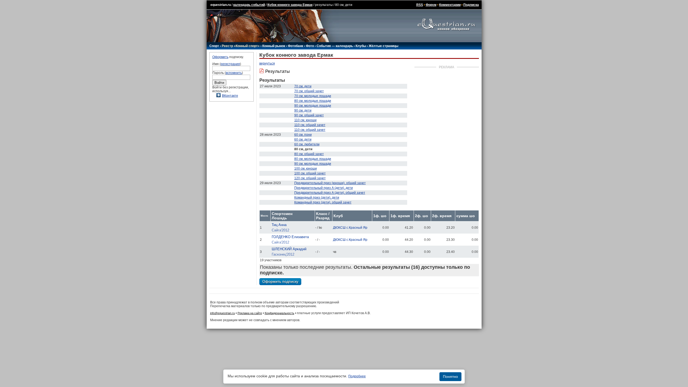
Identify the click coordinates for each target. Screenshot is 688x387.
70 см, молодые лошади (312, 96)
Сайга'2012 (280, 230)
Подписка (471, 5)
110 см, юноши (305, 120)
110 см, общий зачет (309, 125)
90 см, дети (302, 110)
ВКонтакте (230, 96)
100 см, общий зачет (310, 173)
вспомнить (234, 73)
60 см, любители (307, 144)
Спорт (214, 46)
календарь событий (249, 5)
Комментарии (450, 5)
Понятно (450, 376)
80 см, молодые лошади (312, 101)
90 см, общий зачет (309, 115)
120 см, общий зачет (310, 178)
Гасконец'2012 (283, 254)
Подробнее (357, 376)
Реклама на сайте (250, 313)
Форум (431, 5)
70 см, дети (302, 86)
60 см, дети (302, 139)
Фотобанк (295, 46)
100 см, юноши (305, 168)
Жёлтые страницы (383, 46)
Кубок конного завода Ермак (290, 5)
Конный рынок (273, 46)
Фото (310, 46)
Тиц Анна (279, 225)
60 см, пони (303, 135)
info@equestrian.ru (222, 313)
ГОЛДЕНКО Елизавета (290, 237)
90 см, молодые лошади (312, 106)
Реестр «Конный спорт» (241, 46)
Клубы (361, 46)
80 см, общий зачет (309, 154)
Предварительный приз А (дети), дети (323, 188)
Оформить (220, 57)
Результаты (277, 71)
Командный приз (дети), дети (316, 197)
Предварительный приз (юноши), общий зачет (330, 183)
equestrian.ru (220, 5)
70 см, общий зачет (309, 91)
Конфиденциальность (279, 313)
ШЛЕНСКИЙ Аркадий (289, 249)
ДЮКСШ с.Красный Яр (350, 228)
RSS (419, 5)
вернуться (267, 63)
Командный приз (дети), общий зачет (323, 202)
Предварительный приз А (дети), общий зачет (329, 193)
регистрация (230, 64)
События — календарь (335, 46)
